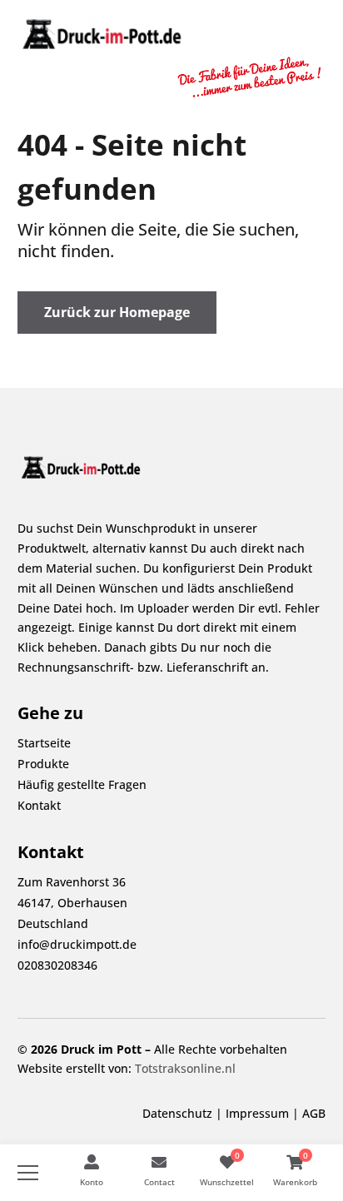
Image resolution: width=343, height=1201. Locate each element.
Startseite (44, 743)
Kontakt (39, 805)
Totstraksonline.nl (185, 1068)
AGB (314, 1113)
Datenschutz (177, 1113)
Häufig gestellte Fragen (82, 784)
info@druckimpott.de (77, 944)
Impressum (257, 1113)
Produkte (43, 764)
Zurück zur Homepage (117, 312)
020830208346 (57, 965)
